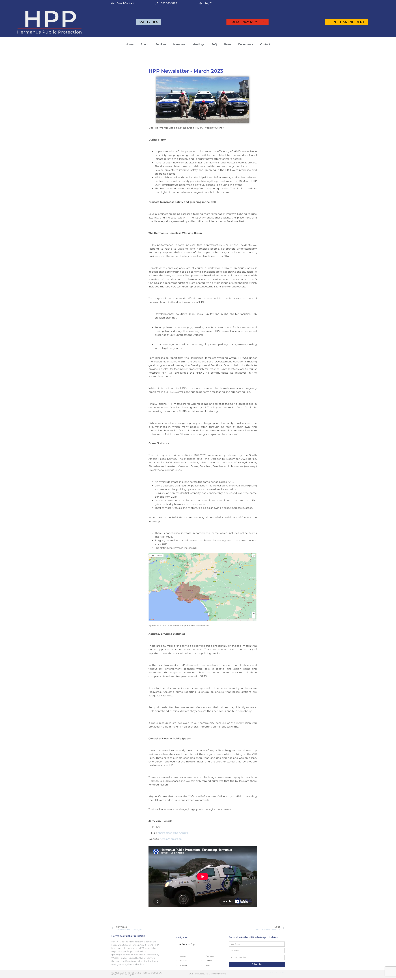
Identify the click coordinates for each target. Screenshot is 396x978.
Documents (245, 44)
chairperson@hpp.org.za (173, 832)
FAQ (214, 44)
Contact (265, 44)
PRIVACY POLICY (277, 973)
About (144, 44)
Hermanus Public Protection (128, 935)
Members (179, 44)
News (227, 44)
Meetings (198, 44)
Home (129, 44)
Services (161, 44)
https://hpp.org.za (171, 838)
